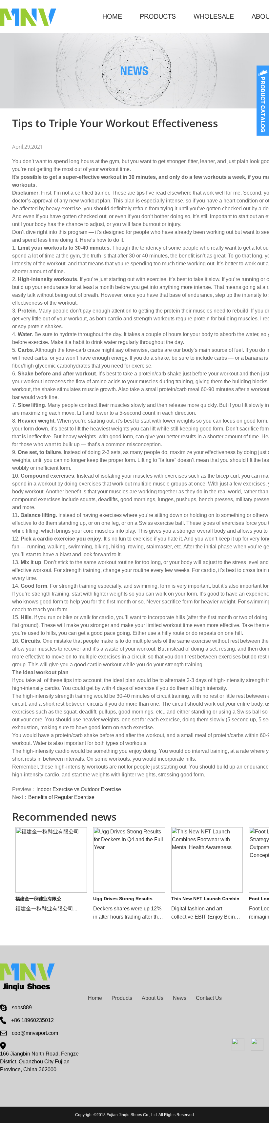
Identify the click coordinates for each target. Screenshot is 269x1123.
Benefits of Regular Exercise (61, 797)
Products (158, 16)
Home (112, 16)
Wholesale (214, 16)
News (179, 998)
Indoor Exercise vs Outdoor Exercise (78, 789)
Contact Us (209, 998)
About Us (152, 998)
